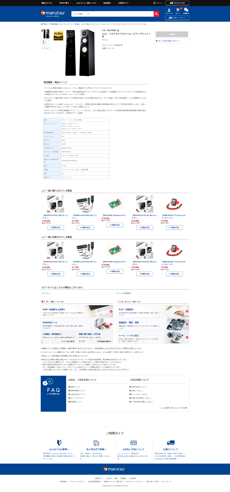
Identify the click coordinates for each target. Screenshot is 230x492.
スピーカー (96, 24)
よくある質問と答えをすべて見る (172, 408)
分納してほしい (137, 390)
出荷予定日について (138, 387)
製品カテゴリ (47, 3)
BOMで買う (64, 3)
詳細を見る (56, 227)
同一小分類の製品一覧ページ (169, 41)
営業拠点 (124, 478)
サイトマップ (166, 481)
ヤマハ (105, 40)
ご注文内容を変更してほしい (142, 401)
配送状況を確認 (179, 3)
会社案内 (107, 3)
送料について (75, 387)
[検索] (156, 14)
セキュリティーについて (134, 481)
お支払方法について (77, 394)
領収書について (76, 401)
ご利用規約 (63, 481)
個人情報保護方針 (95, 481)
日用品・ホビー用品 (82, 24)
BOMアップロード (179, 18)
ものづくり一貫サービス (86, 3)
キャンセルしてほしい (139, 394)
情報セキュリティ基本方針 (113, 481)
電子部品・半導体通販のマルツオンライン (57, 24)
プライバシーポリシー (77, 481)
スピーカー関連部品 (123, 293)
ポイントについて (77, 398)
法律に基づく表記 (152, 481)
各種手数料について (77, 390)
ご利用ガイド (123, 3)
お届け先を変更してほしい (141, 398)
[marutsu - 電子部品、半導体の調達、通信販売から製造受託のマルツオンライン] (53, 14)
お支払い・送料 (111, 478)
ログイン (159, 3)
